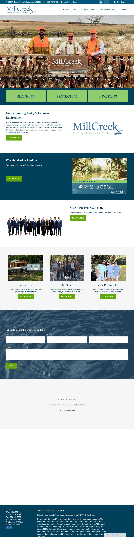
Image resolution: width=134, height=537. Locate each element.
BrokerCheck (90, 515)
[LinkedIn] (101, 2)
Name (8, 335)
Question (9, 348)
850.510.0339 (17, 515)
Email (49, 335)
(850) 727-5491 (52, 2)
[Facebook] (106, 2)
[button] (65, 9)
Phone (91, 335)
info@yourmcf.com (70, 2)
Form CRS (61, 511)
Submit (11, 366)
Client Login (121, 2)
